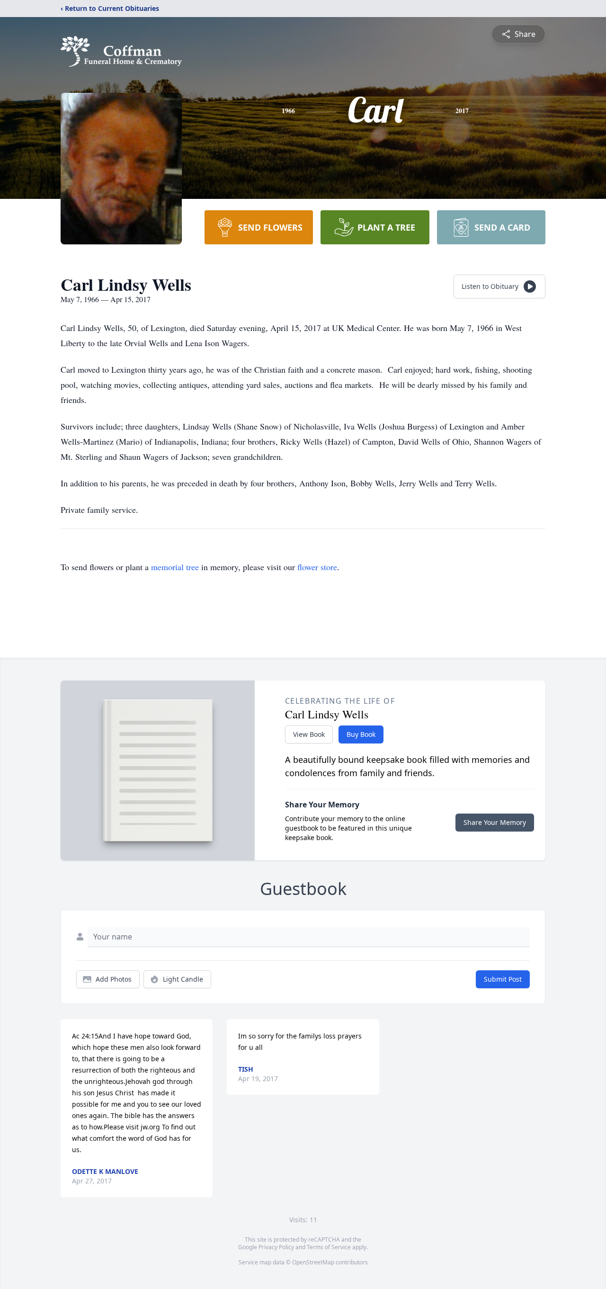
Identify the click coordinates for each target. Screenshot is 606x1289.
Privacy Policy (276, 1247)
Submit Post (503, 979)
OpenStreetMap (313, 1262)
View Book (309, 734)
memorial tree (175, 567)
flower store (317, 567)
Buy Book (361, 734)
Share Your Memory (494, 822)
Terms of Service (329, 1247)
